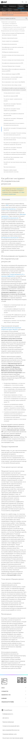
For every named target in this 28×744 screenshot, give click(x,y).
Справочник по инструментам (23, 9)
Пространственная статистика (10, 25)
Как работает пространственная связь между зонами (15, 163)
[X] (21, 678)
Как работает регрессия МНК (11, 96)
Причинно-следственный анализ (9, 38)
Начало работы (10, 9)
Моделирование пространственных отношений (14, 27)
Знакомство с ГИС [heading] (6, 694)
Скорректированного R (16, 274)
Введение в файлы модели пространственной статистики (11, 170)
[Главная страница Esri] (4, 2)
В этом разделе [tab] (6, 199)
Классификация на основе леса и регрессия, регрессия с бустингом (12, 48)
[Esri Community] (18, 681)
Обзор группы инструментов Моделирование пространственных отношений (13, 34)
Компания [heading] (4, 698)
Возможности (12, 6)
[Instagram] (21, 681)
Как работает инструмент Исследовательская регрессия (15, 129)
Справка (16, 9)
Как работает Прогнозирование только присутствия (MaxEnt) (13, 158)
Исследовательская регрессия (9, 44)
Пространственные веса (9, 167)
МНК (7, 205)
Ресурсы (21, 6)
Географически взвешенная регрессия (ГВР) (12, 63)
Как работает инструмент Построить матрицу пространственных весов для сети (15, 133)
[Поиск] (22, 2)
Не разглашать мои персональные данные (13, 738)
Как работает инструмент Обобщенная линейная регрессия (13, 119)
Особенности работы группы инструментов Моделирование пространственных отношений (12, 29)
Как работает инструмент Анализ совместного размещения (12, 109)
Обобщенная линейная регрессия (10, 52)
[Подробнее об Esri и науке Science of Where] (4, 681)
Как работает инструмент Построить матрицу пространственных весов (15, 138)
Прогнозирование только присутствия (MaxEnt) (13, 82)
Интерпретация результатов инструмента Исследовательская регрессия (14, 124)
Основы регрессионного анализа (12, 93)
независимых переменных (8, 209)
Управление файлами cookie (10, 734)
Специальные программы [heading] (7, 701)
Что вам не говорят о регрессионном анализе (13, 99)
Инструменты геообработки (10, 23)
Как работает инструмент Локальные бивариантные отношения (13, 148)
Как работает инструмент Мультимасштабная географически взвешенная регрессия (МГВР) (15, 153)
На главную (4, 9)
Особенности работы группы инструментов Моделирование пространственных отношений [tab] (14, 89)
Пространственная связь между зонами (11, 85)
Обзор (4, 6)
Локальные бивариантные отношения (11, 66)
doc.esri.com (10, 14)
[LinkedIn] (25, 678)
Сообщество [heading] (4, 691)
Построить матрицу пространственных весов (13, 60)
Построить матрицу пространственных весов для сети (13, 56)
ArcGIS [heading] (3, 687)
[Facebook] (18, 678)
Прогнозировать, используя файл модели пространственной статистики (12, 78)
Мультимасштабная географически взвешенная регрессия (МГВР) (13, 70)
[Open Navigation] (26, 2)
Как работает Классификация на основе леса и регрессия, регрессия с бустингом (15, 143)
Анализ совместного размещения (10, 41)
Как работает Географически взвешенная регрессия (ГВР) (14, 114)
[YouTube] (25, 681)
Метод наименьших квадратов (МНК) (11, 74)
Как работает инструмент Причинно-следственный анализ (13, 104)
